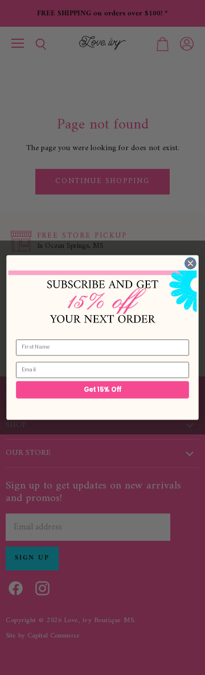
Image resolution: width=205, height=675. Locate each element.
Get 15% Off (102, 389)
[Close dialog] (190, 263)
